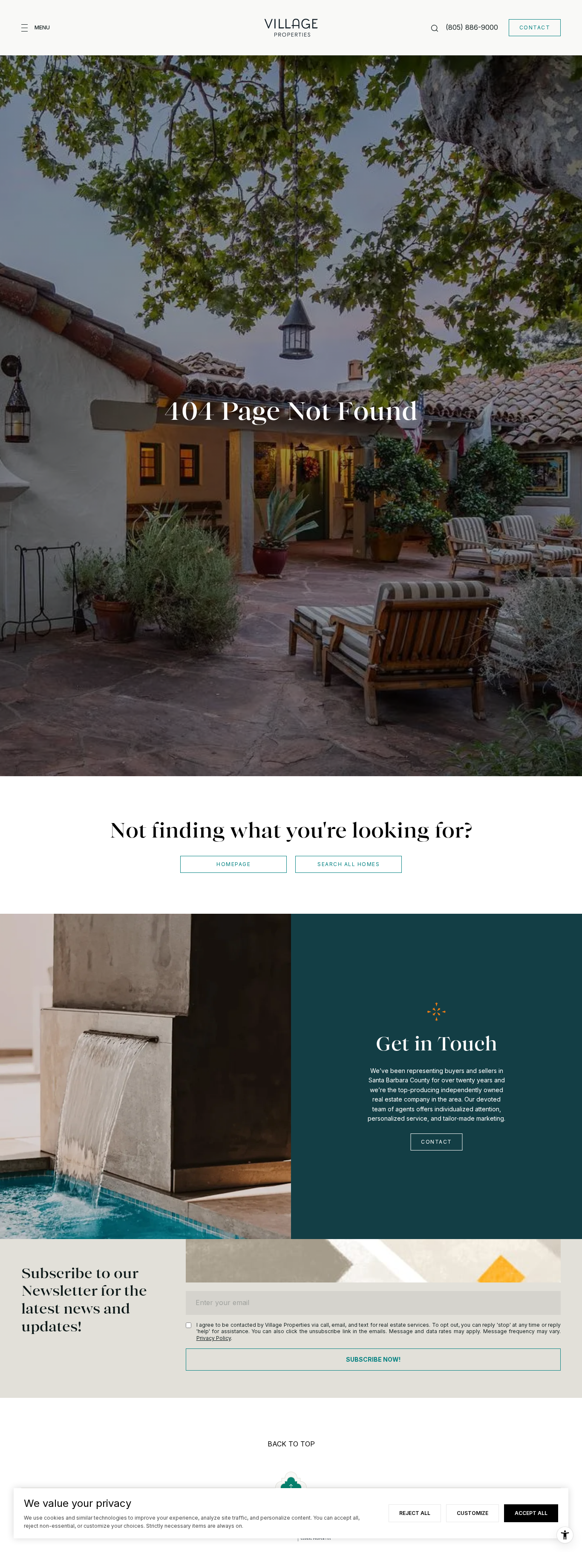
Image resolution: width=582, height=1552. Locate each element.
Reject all (414, 1513)
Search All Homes (348, 864)
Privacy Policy (213, 1338)
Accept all (531, 1513)
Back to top (291, 1444)
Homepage (233, 864)
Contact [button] (534, 27)
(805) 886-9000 (472, 27)
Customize (472, 1513)
